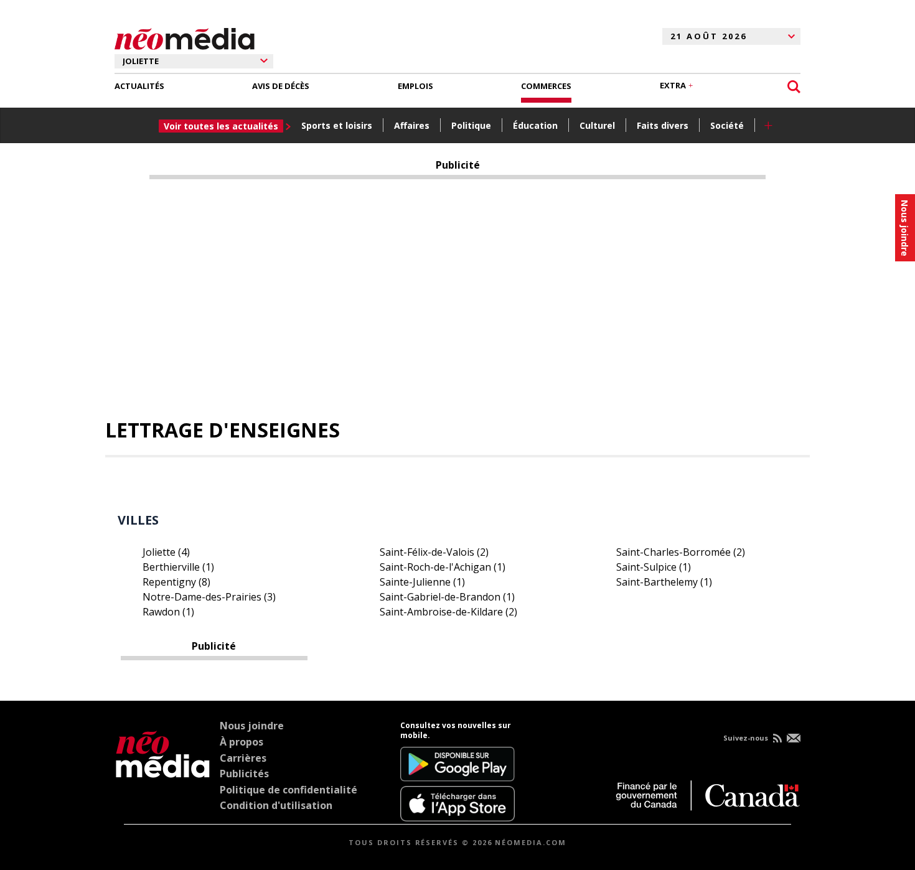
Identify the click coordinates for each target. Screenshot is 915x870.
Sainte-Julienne (422, 582)
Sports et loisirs (336, 125)
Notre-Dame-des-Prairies (209, 597)
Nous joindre (252, 725)
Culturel (597, 125)
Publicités (244, 773)
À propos (241, 742)
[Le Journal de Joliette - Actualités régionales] (185, 37)
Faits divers (662, 125)
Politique (471, 125)
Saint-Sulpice (653, 567)
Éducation (535, 125)
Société (727, 125)
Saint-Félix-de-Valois (434, 552)
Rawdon (168, 612)
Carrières (243, 758)
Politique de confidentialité (288, 790)
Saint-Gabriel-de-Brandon (447, 597)
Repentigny (176, 582)
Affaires (411, 125)
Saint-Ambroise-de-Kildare (448, 612)
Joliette (166, 552)
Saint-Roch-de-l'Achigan (442, 567)
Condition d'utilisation (276, 805)
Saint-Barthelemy (664, 582)
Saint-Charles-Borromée (680, 552)
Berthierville (178, 567)
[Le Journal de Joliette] (163, 771)
